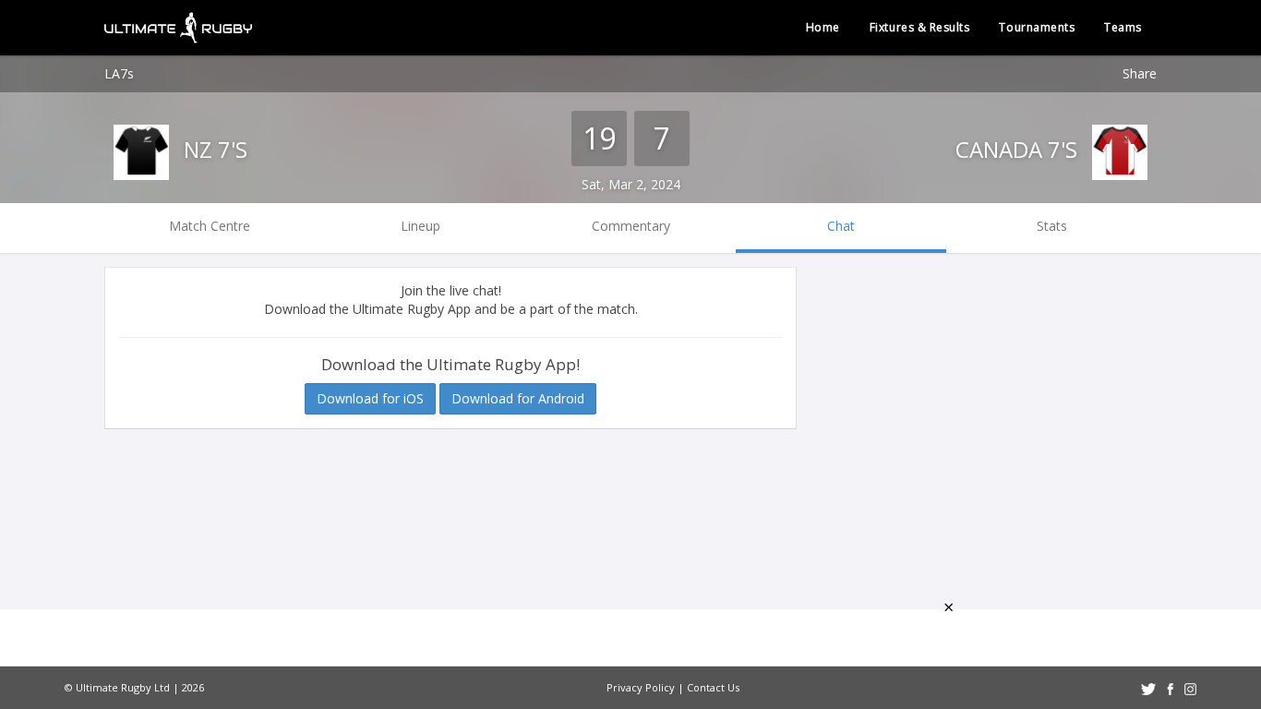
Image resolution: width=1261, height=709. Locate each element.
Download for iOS (370, 398)
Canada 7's (1019, 149)
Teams (1123, 27)
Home (823, 27)
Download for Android (517, 398)
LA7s (119, 73)
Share (1140, 73)
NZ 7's (212, 149)
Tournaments (1037, 27)
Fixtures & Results (920, 27)
